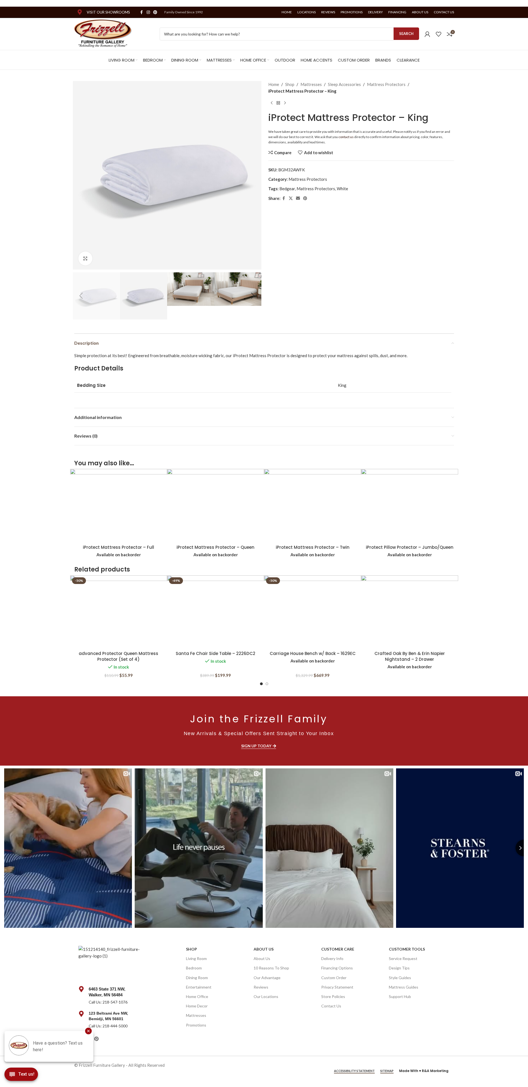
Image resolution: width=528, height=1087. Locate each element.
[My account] (427, 34)
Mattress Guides (403, 986)
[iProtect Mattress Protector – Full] (118, 505)
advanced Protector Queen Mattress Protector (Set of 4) (118, 656)
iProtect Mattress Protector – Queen (215, 547)
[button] (81, 296)
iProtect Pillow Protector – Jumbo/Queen (409, 547)
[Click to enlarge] (85, 258)
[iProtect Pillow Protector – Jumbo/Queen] (409, 505)
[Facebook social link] (141, 12)
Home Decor (197, 1006)
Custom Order (333, 977)
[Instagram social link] (148, 12)
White (342, 188)
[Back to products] (278, 103)
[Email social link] (298, 198)
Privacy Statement (337, 986)
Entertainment (198, 986)
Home (273, 84)
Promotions (196, 1024)
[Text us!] (21, 1075)
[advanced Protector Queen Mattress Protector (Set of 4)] (118, 611)
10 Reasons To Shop (271, 968)
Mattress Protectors (386, 84)
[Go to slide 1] (261, 683)
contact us (346, 137)
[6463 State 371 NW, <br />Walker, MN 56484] (81, 989)
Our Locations (266, 996)
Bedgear (287, 188)
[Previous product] (271, 103)
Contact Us (331, 1006)
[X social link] (290, 198)
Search (406, 33)
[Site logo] (103, 33)
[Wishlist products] (438, 34)
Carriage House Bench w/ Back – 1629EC (313, 653)
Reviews (261, 986)
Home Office (197, 996)
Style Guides (400, 977)
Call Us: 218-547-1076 (108, 1001)
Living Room (196, 958)
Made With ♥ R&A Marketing (423, 1070)
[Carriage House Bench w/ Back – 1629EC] (312, 611)
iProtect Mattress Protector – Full (118, 547)
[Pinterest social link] (155, 12)
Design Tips (399, 968)
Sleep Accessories (344, 84)
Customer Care (337, 949)
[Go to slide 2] (267, 683)
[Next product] (285, 103)
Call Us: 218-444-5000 (108, 1025)
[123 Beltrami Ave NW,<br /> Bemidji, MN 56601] (81, 1014)
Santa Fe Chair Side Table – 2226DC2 (215, 653)
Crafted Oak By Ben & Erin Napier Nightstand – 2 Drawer (409, 656)
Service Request (403, 958)
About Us (264, 949)
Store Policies (333, 996)
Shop (289, 84)
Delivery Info (332, 958)
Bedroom (194, 968)
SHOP (191, 949)
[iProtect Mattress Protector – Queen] (215, 505)
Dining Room (197, 977)
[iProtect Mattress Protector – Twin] (312, 505)
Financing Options (337, 968)
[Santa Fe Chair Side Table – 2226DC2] (215, 611)
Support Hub (400, 996)
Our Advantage (267, 977)
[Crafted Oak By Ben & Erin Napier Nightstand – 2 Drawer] (409, 611)
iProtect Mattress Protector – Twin (313, 547)
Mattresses (311, 84)
